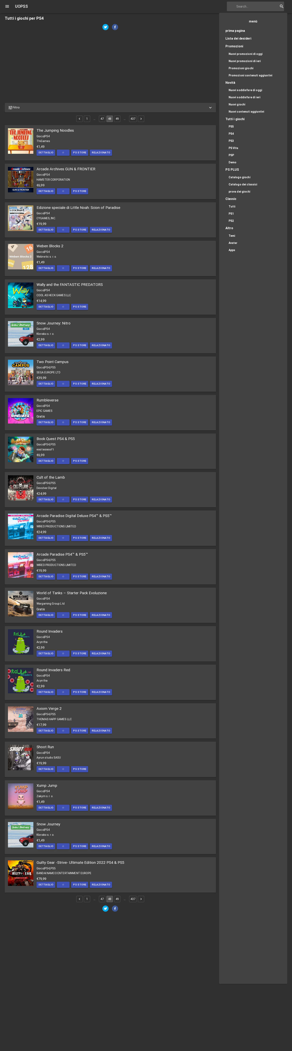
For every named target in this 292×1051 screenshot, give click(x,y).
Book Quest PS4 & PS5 (56, 438)
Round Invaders (50, 631)
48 (109, 118)
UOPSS (21, 6)
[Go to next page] (141, 119)
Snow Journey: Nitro (54, 323)
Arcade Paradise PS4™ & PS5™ (62, 554)
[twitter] (105, 27)
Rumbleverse (47, 400)
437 (133, 118)
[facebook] (115, 27)
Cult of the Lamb (51, 477)
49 (117, 118)
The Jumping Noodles (55, 130)
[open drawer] (7, 6)
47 (102, 118)
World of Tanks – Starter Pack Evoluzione (72, 593)
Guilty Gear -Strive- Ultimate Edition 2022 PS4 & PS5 (80, 862)
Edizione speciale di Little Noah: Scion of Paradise (78, 207)
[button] (110, 107)
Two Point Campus (53, 361)
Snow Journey (48, 824)
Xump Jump (47, 785)
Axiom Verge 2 (49, 708)
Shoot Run (45, 747)
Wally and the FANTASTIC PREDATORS (70, 284)
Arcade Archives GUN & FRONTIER (66, 169)
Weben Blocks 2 (50, 246)
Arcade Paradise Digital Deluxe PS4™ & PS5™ (74, 515)
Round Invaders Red (53, 670)
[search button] (281, 6)
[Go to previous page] (79, 119)
